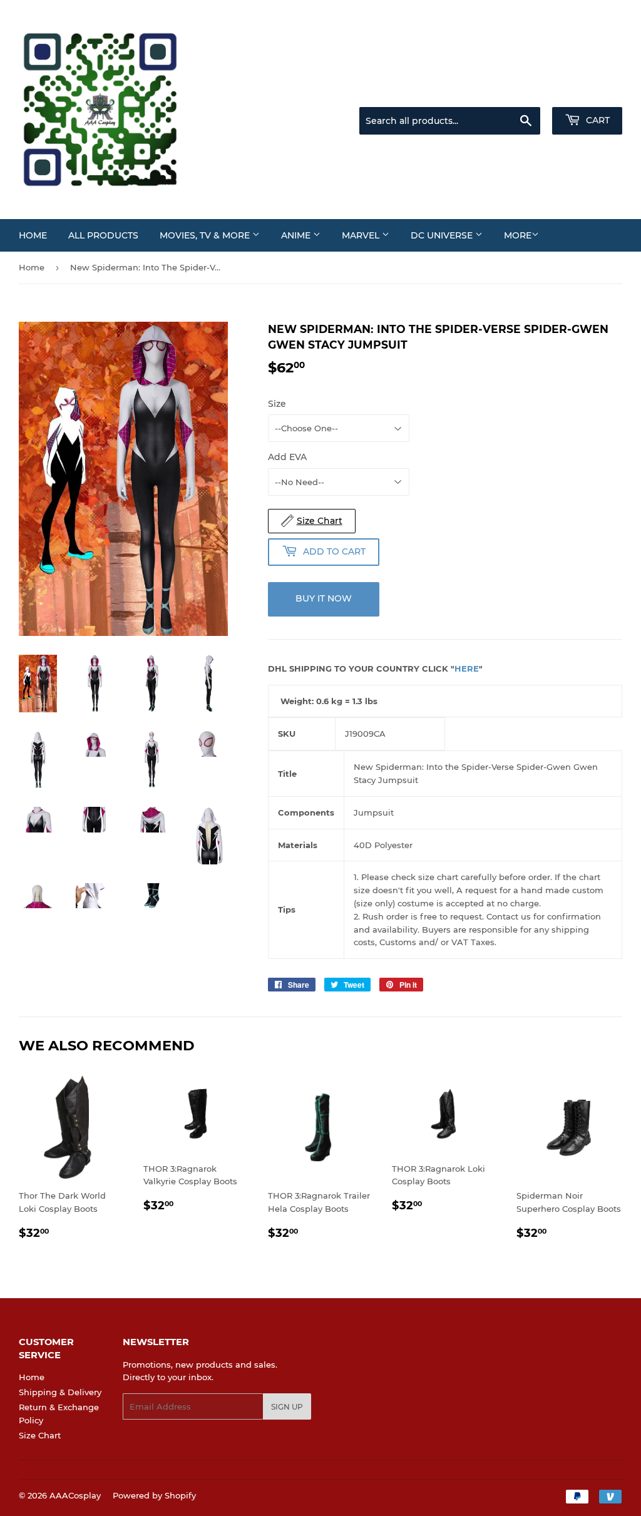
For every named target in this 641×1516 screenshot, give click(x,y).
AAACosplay (75, 1495)
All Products (103, 235)
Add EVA (287, 457)
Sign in (523, 91)
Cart (596, 120)
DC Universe (443, 235)
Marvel (362, 235)
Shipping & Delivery (60, 1392)
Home (33, 235)
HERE (466, 668)
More (517, 235)
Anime (297, 235)
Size (277, 403)
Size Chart (40, 1435)
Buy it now (323, 598)
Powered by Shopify (154, 1495)
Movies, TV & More (206, 235)
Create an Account (587, 91)
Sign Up (287, 1406)
